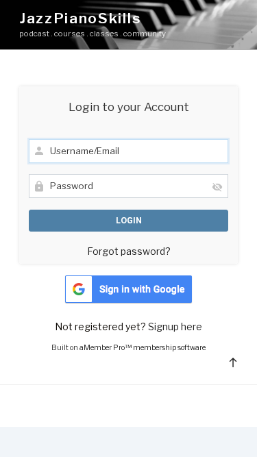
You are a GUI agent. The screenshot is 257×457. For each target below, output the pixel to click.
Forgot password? (129, 251)
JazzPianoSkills (80, 18)
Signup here (175, 326)
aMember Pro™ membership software (142, 347)
